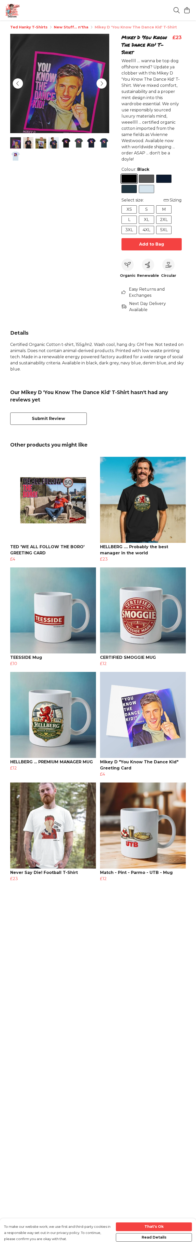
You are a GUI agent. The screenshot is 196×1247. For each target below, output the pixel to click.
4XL (146, 229)
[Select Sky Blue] (146, 189)
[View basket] (187, 10)
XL (146, 219)
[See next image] (101, 83)
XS (129, 209)
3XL (129, 229)
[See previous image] (18, 83)
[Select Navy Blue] (164, 179)
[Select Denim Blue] (129, 189)
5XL (164, 229)
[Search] (177, 10)
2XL (164, 219)
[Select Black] (129, 179)
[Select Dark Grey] (146, 179)
